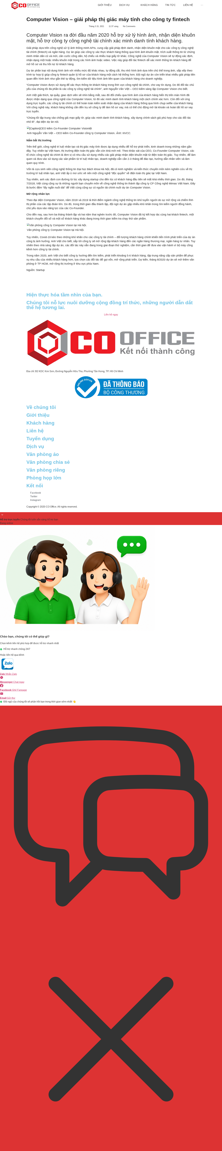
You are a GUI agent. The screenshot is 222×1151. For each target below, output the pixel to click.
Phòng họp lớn (43, 478)
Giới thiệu (38, 415)
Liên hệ (35, 430)
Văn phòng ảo (42, 454)
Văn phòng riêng (45, 470)
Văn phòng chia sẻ (48, 462)
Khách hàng (40, 423)
